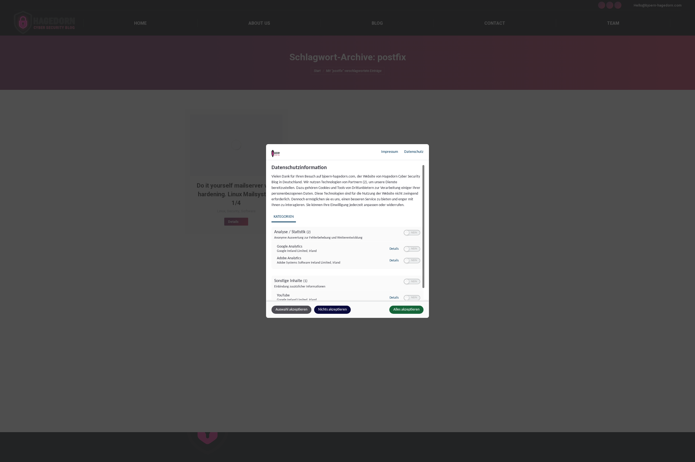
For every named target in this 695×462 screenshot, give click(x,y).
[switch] (412, 232)
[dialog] (347, 231)
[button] (406, 232)
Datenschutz (414, 152)
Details (394, 249)
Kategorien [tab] (284, 217)
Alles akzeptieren (406, 310)
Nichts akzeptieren (332, 310)
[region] (348, 232)
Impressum (389, 152)
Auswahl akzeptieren (291, 310)
